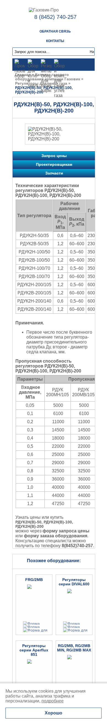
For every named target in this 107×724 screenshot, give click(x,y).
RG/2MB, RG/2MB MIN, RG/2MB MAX (74, 647)
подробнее (52, 701)
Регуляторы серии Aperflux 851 (33, 650)
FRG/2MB (34, 579)
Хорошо (53, 713)
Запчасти (54, 173)
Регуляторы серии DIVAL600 (74, 581)
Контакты (55, 41)
